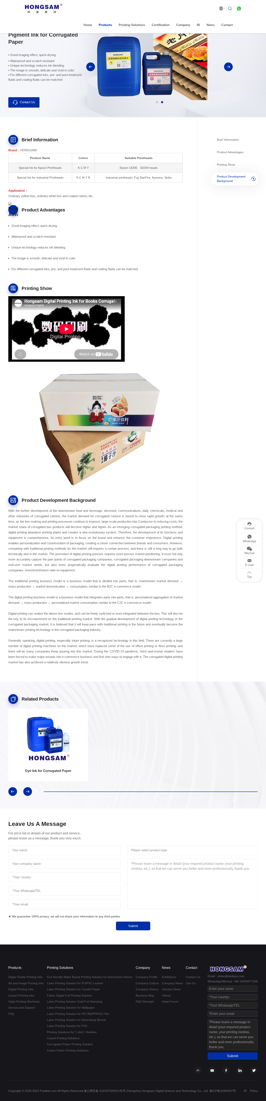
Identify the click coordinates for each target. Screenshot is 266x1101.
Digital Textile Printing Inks (25, 977)
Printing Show (226, 164)
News (211, 25)
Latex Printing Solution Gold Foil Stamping (74, 1001)
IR (198, 25)
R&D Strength (145, 1001)
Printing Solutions (132, 25)
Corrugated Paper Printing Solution (70, 1044)
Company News (172, 983)
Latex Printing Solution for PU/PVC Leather (75, 983)
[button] (90, 66)
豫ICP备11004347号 (222, 1090)
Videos (166, 995)
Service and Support (21, 1007)
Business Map (145, 995)
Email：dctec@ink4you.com (226, 976)
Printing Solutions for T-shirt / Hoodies (72, 1032)
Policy (254, 1090)
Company (183, 25)
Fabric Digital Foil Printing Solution (69, 995)
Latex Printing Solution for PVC (67, 1026)
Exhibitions (169, 977)
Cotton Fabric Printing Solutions (68, 1050)
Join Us (191, 983)
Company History (147, 989)
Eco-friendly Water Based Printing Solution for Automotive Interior (89, 977)
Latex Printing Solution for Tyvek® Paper (73, 989)
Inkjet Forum (170, 1001)
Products (105, 25)
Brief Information (228, 139)
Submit (133, 926)
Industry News (171, 989)
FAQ (11, 1013)
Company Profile (147, 977)
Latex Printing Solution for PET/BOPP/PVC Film (78, 1013)
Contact (227, 25)
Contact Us (27, 102)
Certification (161, 25)
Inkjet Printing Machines (24, 1001)
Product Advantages (230, 152)
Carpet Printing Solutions (63, 1038)
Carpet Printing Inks (21, 995)
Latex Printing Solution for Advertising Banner (76, 1019)
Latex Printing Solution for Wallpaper (71, 1007)
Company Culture (147, 983)
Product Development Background (231, 179)
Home (88, 25)
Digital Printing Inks (20, 989)
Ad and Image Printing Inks (26, 983)
